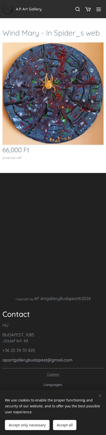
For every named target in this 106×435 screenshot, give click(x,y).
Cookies (53, 374)
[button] (77, 9)
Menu (99, 9)
